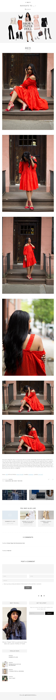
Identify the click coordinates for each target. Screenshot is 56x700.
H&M (6, 474)
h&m (12, 480)
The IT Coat (12, 678)
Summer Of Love (10, 521)
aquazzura (8, 480)
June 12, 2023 (10, 523)
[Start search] (25, 9)
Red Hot (9, 550)
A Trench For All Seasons (16, 671)
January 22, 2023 (46, 524)
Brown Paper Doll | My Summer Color (16, 543)
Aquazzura (30, 474)
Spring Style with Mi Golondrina (15, 665)
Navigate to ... (27, 6)
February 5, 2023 (28, 524)
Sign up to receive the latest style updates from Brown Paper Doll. (41, 608)
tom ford (19, 480)
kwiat (15, 480)
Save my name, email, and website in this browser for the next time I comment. (22, 584)
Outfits (10, 479)
